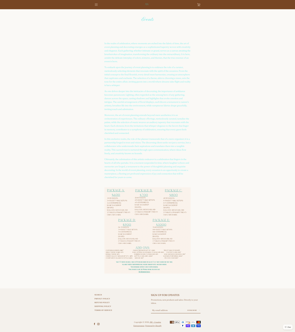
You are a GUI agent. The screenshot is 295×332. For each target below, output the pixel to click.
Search (98, 295)
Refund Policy (102, 302)
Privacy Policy (102, 299)
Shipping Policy (102, 306)
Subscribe (192, 310)
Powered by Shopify (153, 326)
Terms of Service (103, 310)
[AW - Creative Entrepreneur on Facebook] (94, 323)
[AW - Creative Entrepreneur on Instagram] (98, 323)
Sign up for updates (165, 295)
